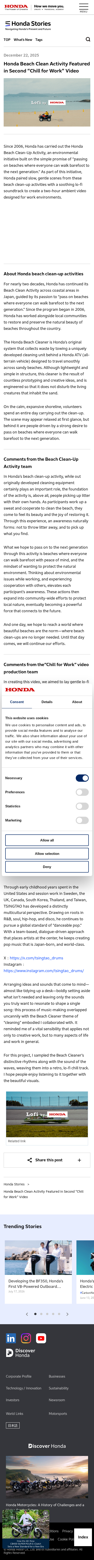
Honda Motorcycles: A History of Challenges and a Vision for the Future (45, 1507)
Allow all (47, 840)
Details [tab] (47, 702)
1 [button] (35, 1314)
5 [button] (59, 1314)
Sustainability (58, 1388)
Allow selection (47, 854)
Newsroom (57, 1400)
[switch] (82, 792)
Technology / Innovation (23, 1388)
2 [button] (41, 1314)
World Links (14, 1414)
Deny (47, 867)
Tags (38, 40)
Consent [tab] (17, 702)
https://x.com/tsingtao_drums (36, 958)
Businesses (57, 1376)
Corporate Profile (18, 1376)
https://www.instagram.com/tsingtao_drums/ (44, 971)
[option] (38, 1272)
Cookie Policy (67, 1539)
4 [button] (53, 1314)
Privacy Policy (72, 1531)
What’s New (23, 40)
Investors (12, 1400)
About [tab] (77, 702)
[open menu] (83, 7)
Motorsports (58, 1414)
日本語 (13, 1425)
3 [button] (47, 1314)
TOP (7, 40)
